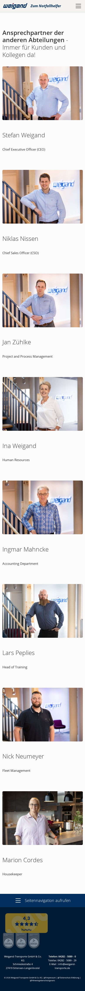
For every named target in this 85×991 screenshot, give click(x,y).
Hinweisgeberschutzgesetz (43, 980)
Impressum (51, 977)
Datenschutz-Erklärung (69, 977)
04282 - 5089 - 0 (67, 956)
